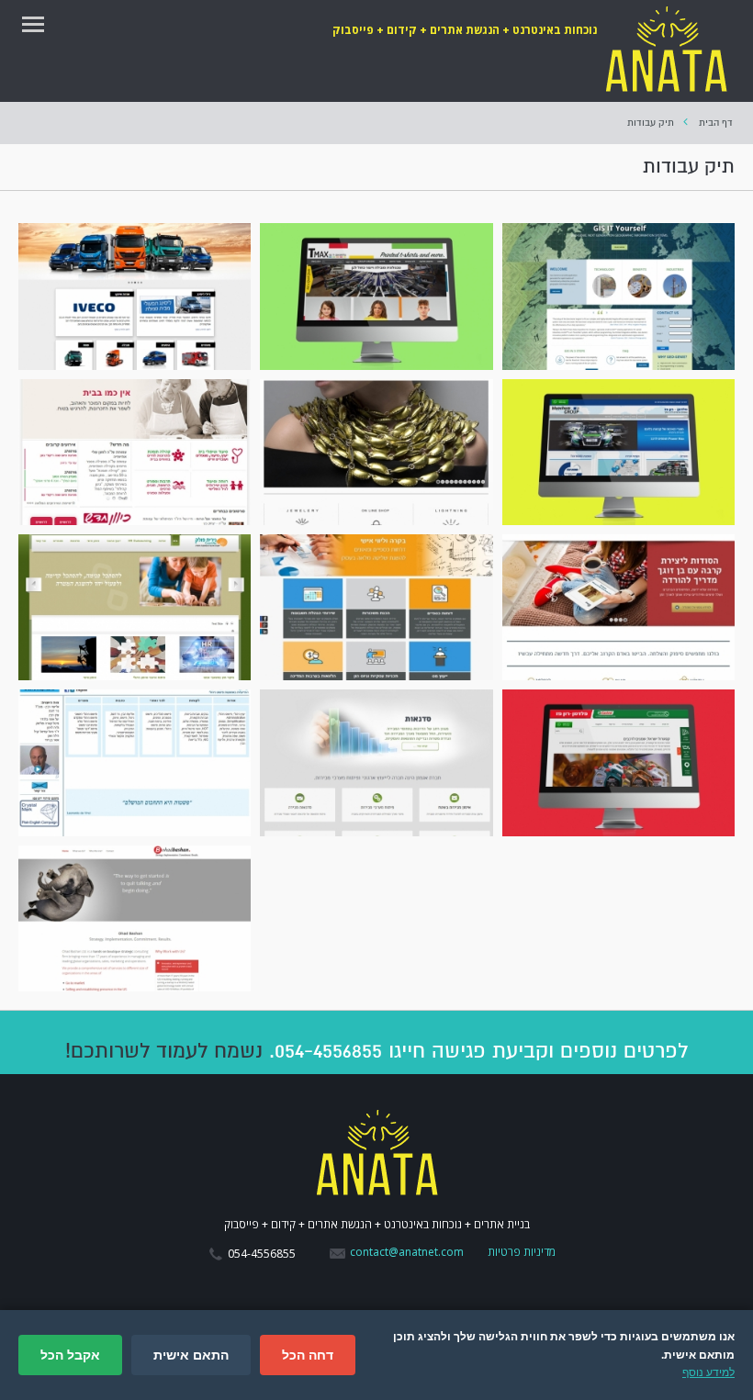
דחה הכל (307, 1355)
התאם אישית (191, 1355)
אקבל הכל (70, 1355)
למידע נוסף (708, 1372)
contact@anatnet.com (407, 1252)
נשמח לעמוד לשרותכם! (164, 1051)
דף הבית (716, 123)
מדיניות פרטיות (522, 1252)
